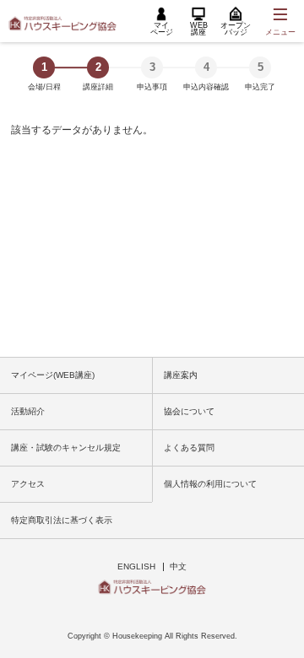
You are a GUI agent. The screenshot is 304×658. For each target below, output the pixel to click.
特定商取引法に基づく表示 (61, 520)
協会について (189, 411)
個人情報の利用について (210, 483)
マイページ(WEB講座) (53, 375)
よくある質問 (189, 447)
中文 (178, 566)
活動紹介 (28, 411)
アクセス (28, 483)
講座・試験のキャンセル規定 (66, 447)
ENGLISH (136, 566)
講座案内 (181, 375)
